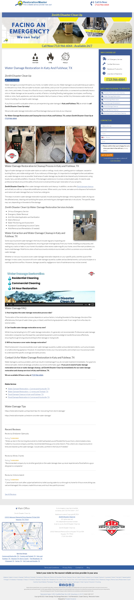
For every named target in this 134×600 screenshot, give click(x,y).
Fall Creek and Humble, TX (31, 561)
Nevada (43, 579)
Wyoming (98, 582)
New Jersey (59, 579)
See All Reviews (10, 494)
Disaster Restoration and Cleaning (114, 93)
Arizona (15, 577)
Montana (31, 579)
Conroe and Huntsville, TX (10, 556)
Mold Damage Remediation (112, 103)
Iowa (92, 577)
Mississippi (19, 579)
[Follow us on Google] (60, 585)
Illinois (83, 577)
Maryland (118, 577)
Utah (59, 582)
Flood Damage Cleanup (111, 106)
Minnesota (12, 579)
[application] (50, 288)
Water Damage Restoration (112, 96)
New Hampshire (50, 579)
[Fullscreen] (93, 305)
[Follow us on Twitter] (66, 585)
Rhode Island (122, 579)
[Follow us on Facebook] (63, 585)
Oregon (108, 579)
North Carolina (82, 579)
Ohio (97, 579)
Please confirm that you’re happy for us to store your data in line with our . (116, 148)
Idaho (78, 577)
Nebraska (37, 579)
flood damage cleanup (85, 186)
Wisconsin (92, 582)
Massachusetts (126, 577)
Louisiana (107, 577)
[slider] (48, 304)
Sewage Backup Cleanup (111, 110)
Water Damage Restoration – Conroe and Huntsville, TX (29, 389)
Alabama (5, 577)
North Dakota (91, 579)
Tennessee (50, 582)
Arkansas (20, 577)
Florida (64, 577)
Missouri (26, 579)
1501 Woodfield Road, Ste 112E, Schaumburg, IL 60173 (67, 594)
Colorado (32, 577)
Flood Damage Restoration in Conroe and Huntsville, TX (29, 397)
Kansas (96, 577)
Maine (113, 577)
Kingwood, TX (9, 561)
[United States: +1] (103, 137)
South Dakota (42, 582)
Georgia (69, 577)
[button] (50, 288)
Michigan (6, 579)
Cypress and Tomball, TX (28, 556)
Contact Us (79, 568)
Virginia (70, 582)
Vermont (64, 582)
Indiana (88, 577)
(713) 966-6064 (102, 4)
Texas (55, 582)
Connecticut (39, 577)
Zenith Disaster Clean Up (67, 517)
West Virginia (84, 582)
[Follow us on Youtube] (73, 585)
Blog (88, 568)
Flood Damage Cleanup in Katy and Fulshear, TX (26, 394)
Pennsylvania (114, 579)
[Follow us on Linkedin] (69, 585)
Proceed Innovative (70, 599)
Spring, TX (18, 561)
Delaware (46, 577)
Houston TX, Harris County (20, 558)
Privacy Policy (67, 568)
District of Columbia (55, 577)
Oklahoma (102, 579)
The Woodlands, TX (36, 558)
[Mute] (89, 305)
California (26, 577)
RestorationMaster (46, 594)
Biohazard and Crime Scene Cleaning (115, 113)
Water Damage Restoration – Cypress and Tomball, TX (28, 391)
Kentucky (101, 577)
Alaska (10, 577)
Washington (76, 582)
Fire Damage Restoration (111, 99)
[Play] (7, 305)
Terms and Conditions (51, 568)
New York (74, 579)
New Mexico (67, 579)
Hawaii (74, 577)
